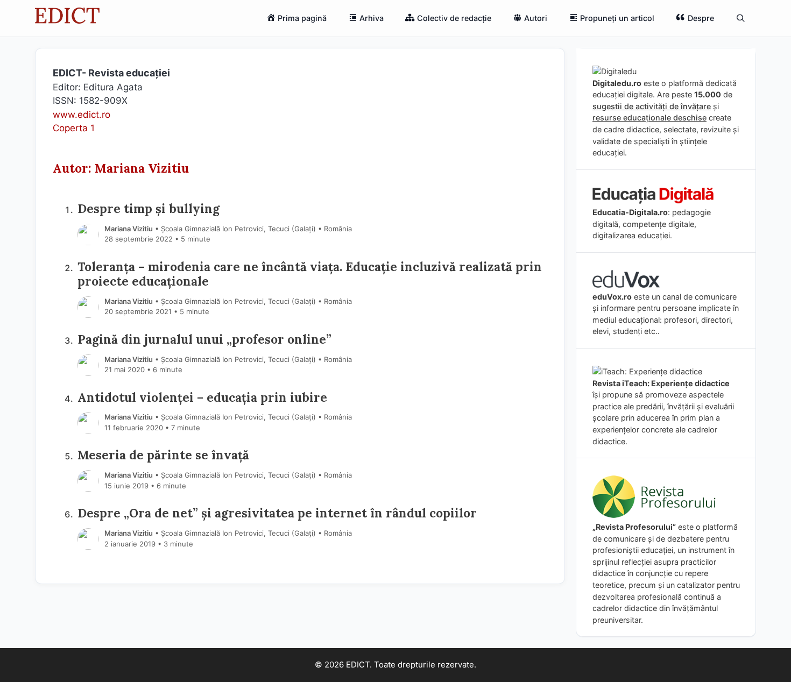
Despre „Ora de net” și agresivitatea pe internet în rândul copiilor (277, 513)
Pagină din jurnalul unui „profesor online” (204, 339)
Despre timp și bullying (148, 208)
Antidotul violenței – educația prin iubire (202, 397)
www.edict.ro (81, 114)
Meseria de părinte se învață (163, 455)
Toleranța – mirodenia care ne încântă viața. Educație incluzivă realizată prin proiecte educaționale (309, 274)
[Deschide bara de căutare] (741, 18)
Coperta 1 (74, 128)
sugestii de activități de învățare (651, 106)
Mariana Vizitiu (128, 228)
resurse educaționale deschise (649, 117)
